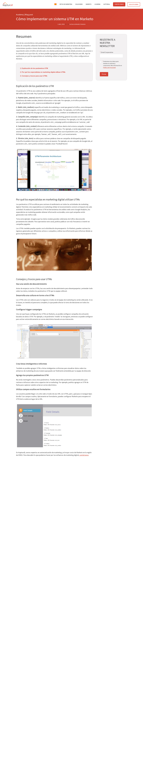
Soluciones (79, 4)
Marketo (88, 4)
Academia (97, 4)
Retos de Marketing (66, 4)
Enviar (104, 74)
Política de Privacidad (109, 67)
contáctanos (84, 455)
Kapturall (107, 4)
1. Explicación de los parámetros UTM (34, 68)
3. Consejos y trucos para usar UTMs (33, 76)
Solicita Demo (133, 4)
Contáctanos (119, 4)
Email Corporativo (106, 52)
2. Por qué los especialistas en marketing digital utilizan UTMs (42, 72)
